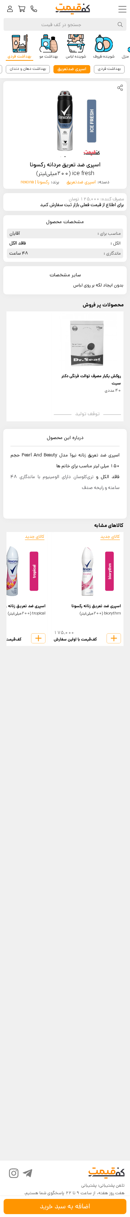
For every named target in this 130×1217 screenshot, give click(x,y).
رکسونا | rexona (35, 182)
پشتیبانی (89, 1185)
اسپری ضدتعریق (81, 182)
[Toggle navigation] (124, 9)
